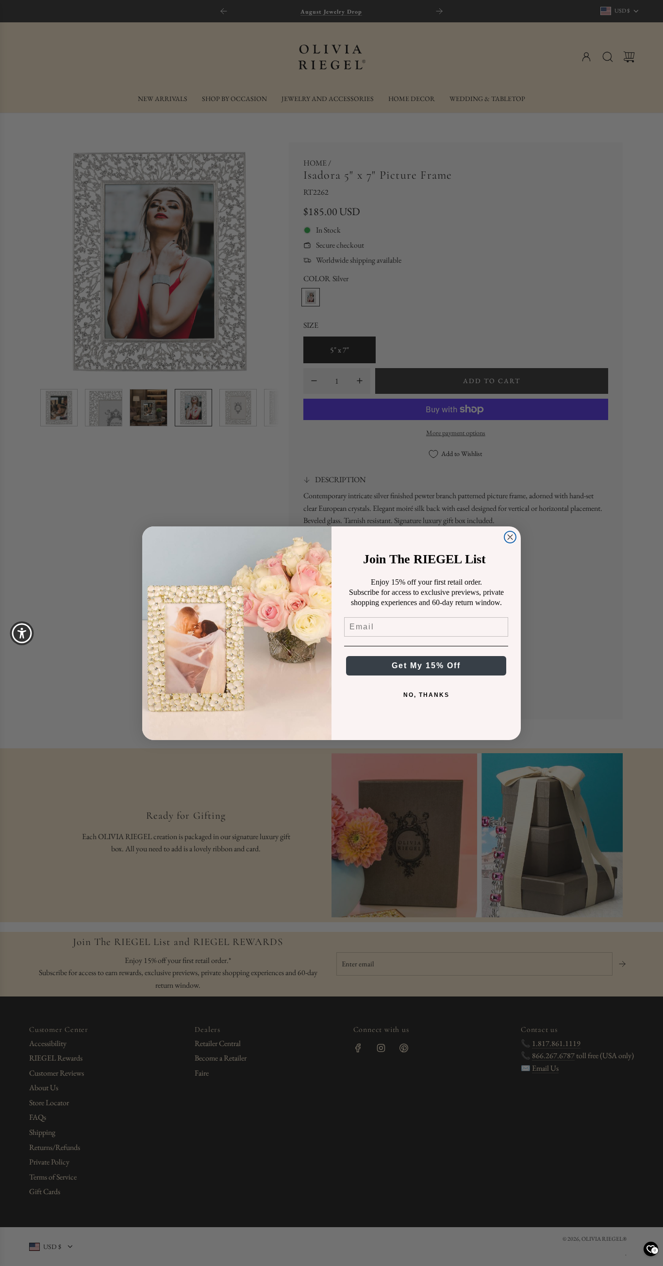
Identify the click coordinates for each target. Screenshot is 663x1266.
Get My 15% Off (426, 665)
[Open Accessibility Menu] (22, 633)
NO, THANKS (426, 695)
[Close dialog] (510, 537)
